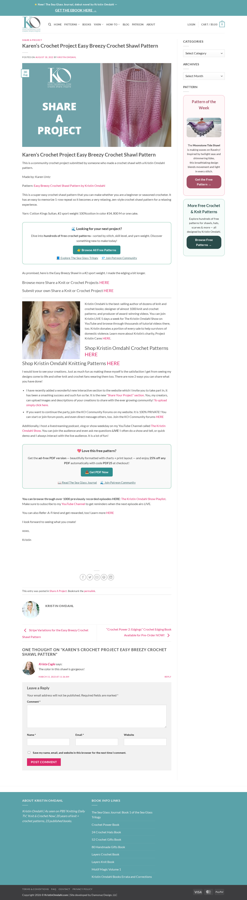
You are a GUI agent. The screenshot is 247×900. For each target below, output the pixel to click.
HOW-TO (112, 24)
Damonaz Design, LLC (104, 895)
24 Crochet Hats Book (106, 832)
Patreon (196, 4)
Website (129, 734)
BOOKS (86, 24)
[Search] (49, 24)
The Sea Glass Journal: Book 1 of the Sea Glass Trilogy (122, 814)
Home (149, 4)
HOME (58, 24)
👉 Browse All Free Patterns (96, 250)
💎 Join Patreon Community (119, 258)
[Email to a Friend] (97, 577)
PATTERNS (70, 24)
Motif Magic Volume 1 (106, 869)
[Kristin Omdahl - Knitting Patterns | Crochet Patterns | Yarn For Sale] (32, 24)
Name (31, 734)
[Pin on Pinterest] (104, 577)
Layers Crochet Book (105, 854)
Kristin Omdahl (66, 57)
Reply (168, 676)
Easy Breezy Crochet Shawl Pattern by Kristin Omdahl (69, 185)
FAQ (53, 889)
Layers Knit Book (103, 862)
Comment (34, 701)
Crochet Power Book (105, 824)
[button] (209, 11)
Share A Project (32, 40)
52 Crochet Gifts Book (106, 839)
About (164, 4)
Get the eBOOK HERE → (76, 10)
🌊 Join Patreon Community (118, 482)
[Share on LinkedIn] (111, 577)
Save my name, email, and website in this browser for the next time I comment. (79, 752)
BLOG (180, 4)
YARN (97, 24)
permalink (89, 591)
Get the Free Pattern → (204, 182)
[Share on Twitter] (90, 577)
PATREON (138, 24)
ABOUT (150, 24)
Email (79, 734)
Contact (214, 4)
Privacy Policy (83, 889)
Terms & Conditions (35, 889)
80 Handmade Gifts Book (108, 847)
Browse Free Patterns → (204, 242)
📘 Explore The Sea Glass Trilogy (77, 258)
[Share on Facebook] (83, 577)
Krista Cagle (47, 664)
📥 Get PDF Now (96, 472)
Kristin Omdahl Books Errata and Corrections (122, 876)
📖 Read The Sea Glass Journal (77, 482)
